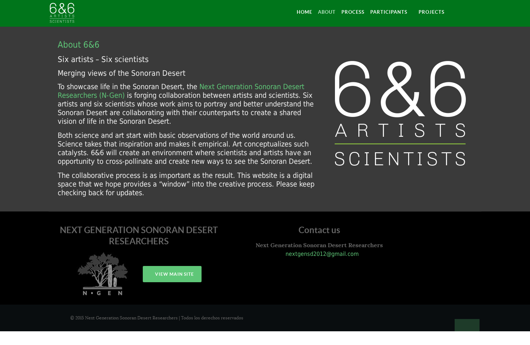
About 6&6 (79, 45)
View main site (174, 274)
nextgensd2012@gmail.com (321, 253)
